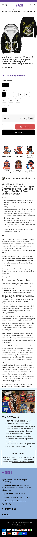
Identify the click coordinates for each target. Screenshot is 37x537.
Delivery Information (17, 76)
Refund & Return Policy (23, 387)
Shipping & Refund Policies (18, 296)
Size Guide (5, 76)
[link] (7, 152)
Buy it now (18, 133)
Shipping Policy (7, 387)
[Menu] (3, 5)
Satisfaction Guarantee (16, 280)
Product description (18, 178)
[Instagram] (6, 504)
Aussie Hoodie (24, 522)
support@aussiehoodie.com (23, 462)
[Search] (6, 5)
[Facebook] (3, 504)
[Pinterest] (9, 504)
